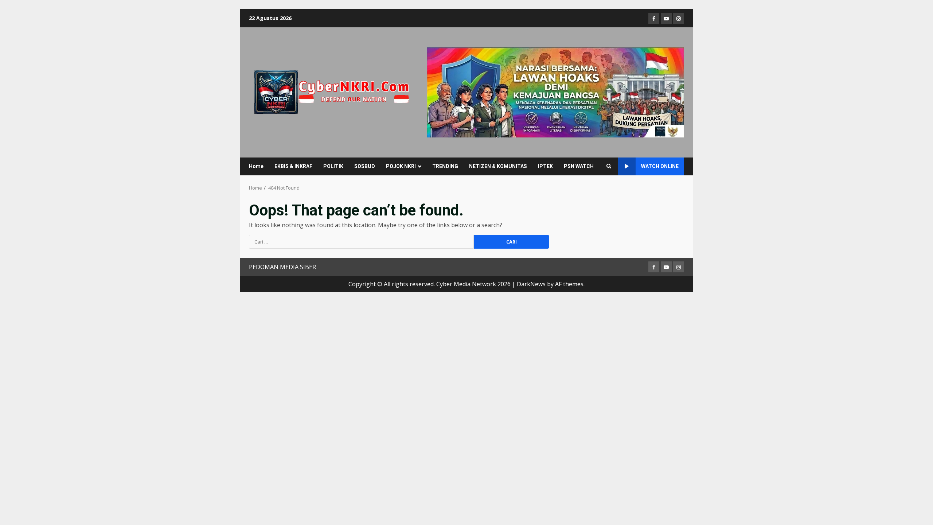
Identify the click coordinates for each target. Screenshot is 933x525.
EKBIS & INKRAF (293, 166)
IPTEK (545, 166)
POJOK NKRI (401, 166)
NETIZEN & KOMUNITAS (498, 166)
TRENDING (445, 166)
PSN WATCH (579, 166)
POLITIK (333, 166)
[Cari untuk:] (361, 242)
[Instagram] (678, 18)
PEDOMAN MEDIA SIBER (282, 267)
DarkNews (531, 284)
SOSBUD (364, 166)
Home (256, 166)
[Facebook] (653, 18)
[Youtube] (666, 18)
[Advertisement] (555, 92)
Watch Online (660, 166)
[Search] (608, 166)
